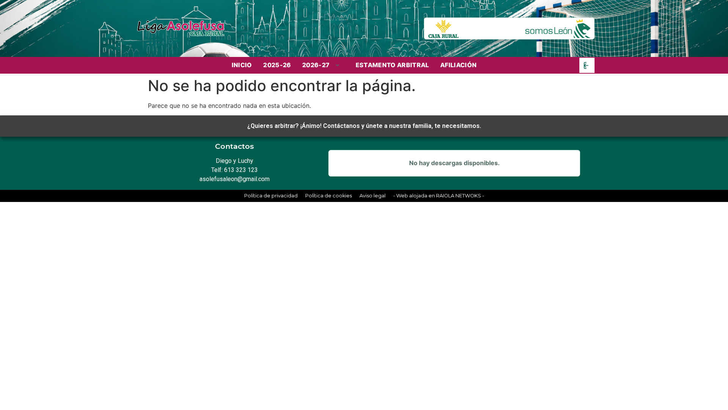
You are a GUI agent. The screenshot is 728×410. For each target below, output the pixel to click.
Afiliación (458, 65)
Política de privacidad (271, 196)
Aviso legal (372, 196)
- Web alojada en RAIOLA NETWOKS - (438, 196)
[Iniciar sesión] (587, 65)
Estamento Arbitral (392, 65)
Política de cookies (328, 196)
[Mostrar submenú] (338, 65)
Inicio (242, 65)
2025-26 (277, 65)
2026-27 (315, 65)
